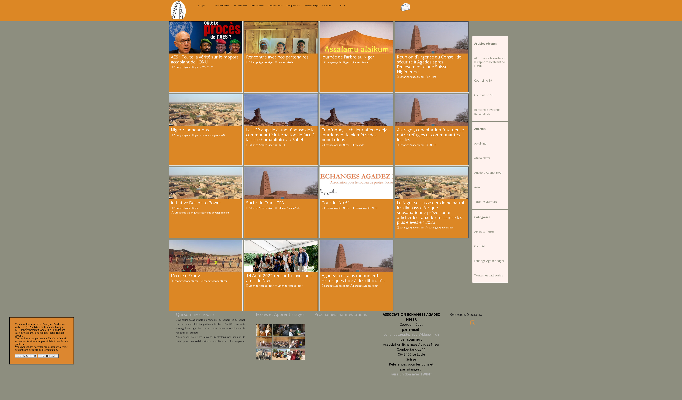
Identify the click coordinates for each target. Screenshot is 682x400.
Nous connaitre (222, 5)
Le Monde (358, 144)
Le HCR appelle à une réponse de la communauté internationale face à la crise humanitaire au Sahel (280, 134)
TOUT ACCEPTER (26, 356)
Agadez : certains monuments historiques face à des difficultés (353, 278)
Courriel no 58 (483, 95)
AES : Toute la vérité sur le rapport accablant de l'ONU (204, 59)
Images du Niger (311, 5)
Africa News (482, 158)
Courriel (479, 246)
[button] (405, 4)
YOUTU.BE (207, 67)
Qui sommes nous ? (195, 314)
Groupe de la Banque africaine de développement (201, 212)
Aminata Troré (484, 232)
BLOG (343, 5)
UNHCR (282, 144)
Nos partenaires (276, 5)
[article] (205, 56)
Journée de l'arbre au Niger (348, 57)
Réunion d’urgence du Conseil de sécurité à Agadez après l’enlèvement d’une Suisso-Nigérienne (429, 64)
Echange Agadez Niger (186, 67)
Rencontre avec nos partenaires (277, 57)
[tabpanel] (210, 331)
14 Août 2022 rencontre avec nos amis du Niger (279, 278)
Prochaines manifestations (341, 314)
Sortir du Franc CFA (265, 203)
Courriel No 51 (336, 203)
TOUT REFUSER (48, 356)
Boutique (326, 5)
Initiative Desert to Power (196, 203)
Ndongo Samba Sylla (289, 208)
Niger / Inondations (190, 130)
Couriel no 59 (483, 80)
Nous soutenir (257, 5)
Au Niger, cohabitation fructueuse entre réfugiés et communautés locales (430, 134)
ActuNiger (481, 143)
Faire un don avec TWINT (411, 374)
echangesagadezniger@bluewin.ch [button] (411, 334)
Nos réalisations (240, 5)
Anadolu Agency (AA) (213, 135)
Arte (477, 187)
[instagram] (473, 323)
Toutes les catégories (488, 275)
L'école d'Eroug (185, 275)
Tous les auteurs (485, 202)
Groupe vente (293, 5)
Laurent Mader (286, 62)
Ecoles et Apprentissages (280, 314)
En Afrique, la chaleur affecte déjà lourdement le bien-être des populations (354, 134)
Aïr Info (432, 76)
